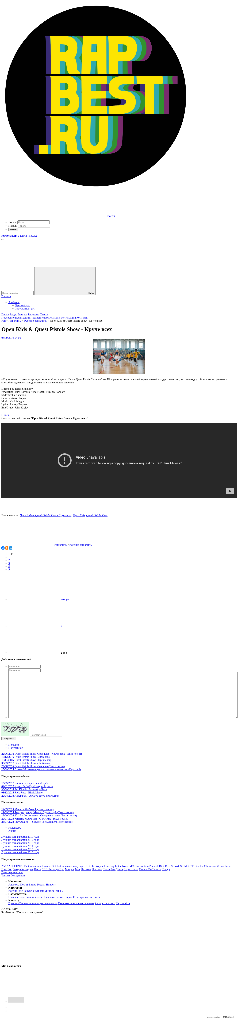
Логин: (12, 222)
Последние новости (30, 897)
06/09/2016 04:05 (11, 337)
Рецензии (33, 314)
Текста (44, 314)
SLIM (183, 866)
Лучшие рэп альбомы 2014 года (20, 846)
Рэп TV (59, 890)
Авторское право (105, 903)
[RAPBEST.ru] (95, 189)
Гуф (9, 869)
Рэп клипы (15, 320)
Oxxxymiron (142, 866)
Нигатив (86, 869)
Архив (12, 830)
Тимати (156, 869)
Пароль (12, 225)
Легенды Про (56, 869)
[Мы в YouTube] (80, 992)
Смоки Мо (145, 869)
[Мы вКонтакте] (48, 965)
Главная (6, 296)
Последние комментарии (45, 317)
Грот (4, 869)
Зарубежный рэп (25, 308)
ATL (10, 866)
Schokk (175, 866)
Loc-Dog (109, 866)
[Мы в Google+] (207, 965)
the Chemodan (208, 866)
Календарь (14, 827)
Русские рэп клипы (35, 320)
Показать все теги (12, 872)
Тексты (41, 884)
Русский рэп (22, 305)
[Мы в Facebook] (154, 965)
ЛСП (45, 869)
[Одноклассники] (6, 548)
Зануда (17, 869)
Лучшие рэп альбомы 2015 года (20, 849)
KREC (87, 866)
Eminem (46, 866)
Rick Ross (164, 866)
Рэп (3, 320)
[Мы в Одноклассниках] (27, 992)
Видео (13, 314)
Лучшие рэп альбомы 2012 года (20, 839)
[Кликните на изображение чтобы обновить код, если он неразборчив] (15, 734)
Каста (37, 869)
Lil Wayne (97, 866)
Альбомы (14, 302)
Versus (220, 866)
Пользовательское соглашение (76, 903)
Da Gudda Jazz (32, 866)
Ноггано (97, 869)
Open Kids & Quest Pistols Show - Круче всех (45, 515)
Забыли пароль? (27, 235)
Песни (5, 314)
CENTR (19, 866)
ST (189, 866)
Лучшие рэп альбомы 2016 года (20, 852)
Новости (51, 884)
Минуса (22, 314)
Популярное (15, 747)
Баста (228, 866)
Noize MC (128, 866)
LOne (118, 866)
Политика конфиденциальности (38, 903)
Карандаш (27, 869)
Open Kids (79, 515)
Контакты (82, 317)
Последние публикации (15, 317)
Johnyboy (77, 866)
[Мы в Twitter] (101, 965)
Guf (54, 866)
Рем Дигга (116, 869)
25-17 (4, 866)
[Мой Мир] (10, 548)
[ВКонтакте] (3, 548)
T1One (195, 866)
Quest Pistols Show (97, 515)
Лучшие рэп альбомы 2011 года (20, 836)
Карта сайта (123, 903)
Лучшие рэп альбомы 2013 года (20, 842)
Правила (13, 903)
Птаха (106, 869)
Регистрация (68, 317)
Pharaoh (153, 866)
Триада (166, 869)
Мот (77, 869)
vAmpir (65, 599)
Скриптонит (131, 869)
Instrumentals (64, 866)
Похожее (13, 744)
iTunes (5, 415)
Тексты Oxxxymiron (13, 875)
